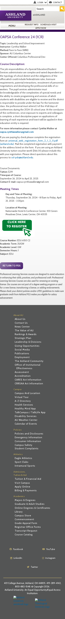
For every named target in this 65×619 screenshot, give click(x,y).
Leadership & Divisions (28, 341)
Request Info (31, 24)
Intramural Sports (25, 465)
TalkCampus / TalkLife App (30, 412)
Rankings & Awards (26, 334)
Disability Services (26, 416)
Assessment (22, 372)
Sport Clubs (21, 462)
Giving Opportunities (27, 345)
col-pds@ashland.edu (22, 157)
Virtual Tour (22, 397)
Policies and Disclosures (29, 433)
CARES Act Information (28, 379)
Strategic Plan (23, 338)
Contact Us (21, 322)
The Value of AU (24, 330)
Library (19, 511)
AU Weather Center (26, 420)
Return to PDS (11, 265)
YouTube (50, 549)
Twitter (34, 567)
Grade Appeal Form (26, 523)
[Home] (48, 14)
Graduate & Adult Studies (30, 504)
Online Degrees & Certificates (32, 508)
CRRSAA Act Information (29, 383)
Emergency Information (28, 437)
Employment (22, 357)
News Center (22, 326)
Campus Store (23, 515)
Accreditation (23, 375)
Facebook (18, 549)
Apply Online (22, 486)
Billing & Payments (26, 490)
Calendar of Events (26, 423)
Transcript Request (26, 530)
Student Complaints (26, 448)
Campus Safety (23, 445)
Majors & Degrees (25, 500)
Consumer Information (28, 441)
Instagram (50, 558)
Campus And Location (27, 393)
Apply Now (40, 28)
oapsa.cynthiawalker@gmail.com (17, 131)
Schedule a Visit (48, 24)
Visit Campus (22, 482)
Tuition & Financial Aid (28, 478)
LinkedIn (18, 558)
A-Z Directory (23, 401)
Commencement (24, 519)
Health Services (24, 404)
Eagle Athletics (23, 458)
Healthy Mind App (25, 408)
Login (40, 2)
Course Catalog (24, 534)
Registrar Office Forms (28, 527)
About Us (20, 319)
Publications (22, 353)
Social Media (22, 349)
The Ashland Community (29, 361)
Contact (57, 2)
